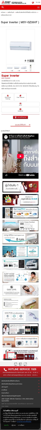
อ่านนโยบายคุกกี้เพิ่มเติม (24, 421)
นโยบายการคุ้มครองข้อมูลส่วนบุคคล (11, 396)
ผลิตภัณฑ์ (11, 12)
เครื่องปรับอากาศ (6, 15)
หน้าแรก (3, 12)
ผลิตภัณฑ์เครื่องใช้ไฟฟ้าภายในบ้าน (26, 12)
